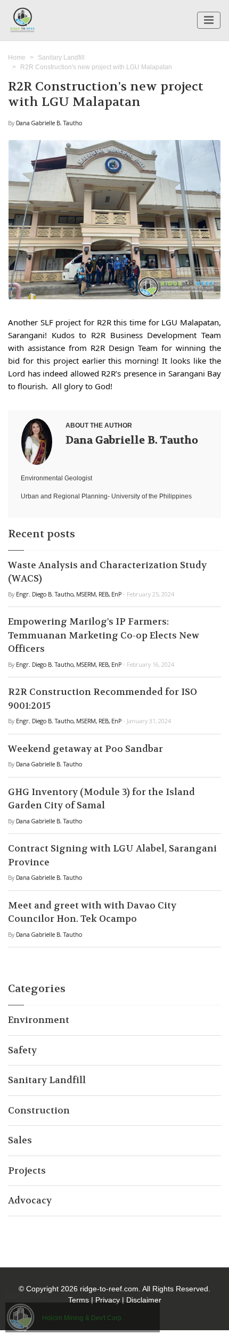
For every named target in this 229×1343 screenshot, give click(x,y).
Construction (39, 1110)
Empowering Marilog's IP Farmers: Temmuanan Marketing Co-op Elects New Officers (103, 635)
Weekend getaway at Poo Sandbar (85, 749)
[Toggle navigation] (208, 20)
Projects (27, 1170)
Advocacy (30, 1200)
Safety (22, 1050)
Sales (20, 1140)
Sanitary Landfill (61, 57)
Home (17, 57)
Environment (38, 1020)
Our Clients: (27, 1295)
